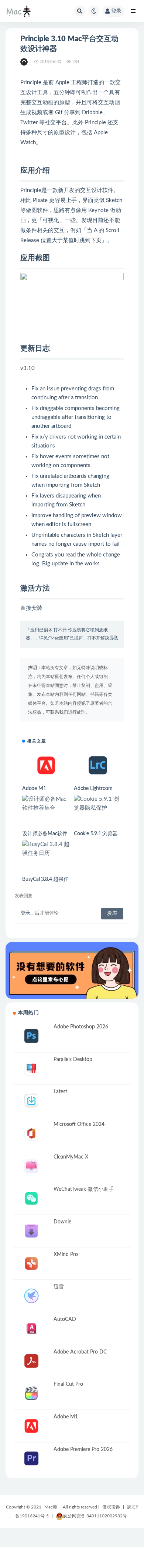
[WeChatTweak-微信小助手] (31, 1198)
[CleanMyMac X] (31, 1166)
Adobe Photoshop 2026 (81, 1027)
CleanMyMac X (71, 1157)
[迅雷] (31, 1295)
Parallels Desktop (73, 1059)
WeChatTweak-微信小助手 (84, 1189)
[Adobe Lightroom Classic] (98, 765)
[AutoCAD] (31, 1328)
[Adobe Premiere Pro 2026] (31, 1458)
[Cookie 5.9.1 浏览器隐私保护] (98, 804)
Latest (60, 1091)
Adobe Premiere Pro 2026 (83, 1449)
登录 (116, 11)
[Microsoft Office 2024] (31, 1133)
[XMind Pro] (31, 1263)
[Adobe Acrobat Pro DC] (31, 1361)
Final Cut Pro (68, 1384)
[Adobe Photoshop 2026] (31, 1036)
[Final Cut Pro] (31, 1393)
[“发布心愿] (72, 970)
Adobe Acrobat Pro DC (80, 1352)
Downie (62, 1222)
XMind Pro (66, 1254)
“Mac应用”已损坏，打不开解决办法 (83, 638)
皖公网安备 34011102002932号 (95, 1516)
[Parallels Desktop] (31, 1068)
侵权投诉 (111, 1507)
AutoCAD (65, 1319)
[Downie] (31, 1231)
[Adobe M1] (46, 765)
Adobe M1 (34, 788)
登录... (27, 913)
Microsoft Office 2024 (79, 1124)
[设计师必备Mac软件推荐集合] (46, 804)
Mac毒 (50, 1507)
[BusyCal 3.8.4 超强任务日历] (46, 849)
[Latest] (31, 1100)
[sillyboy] (24, 62)
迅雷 (59, 1286)
